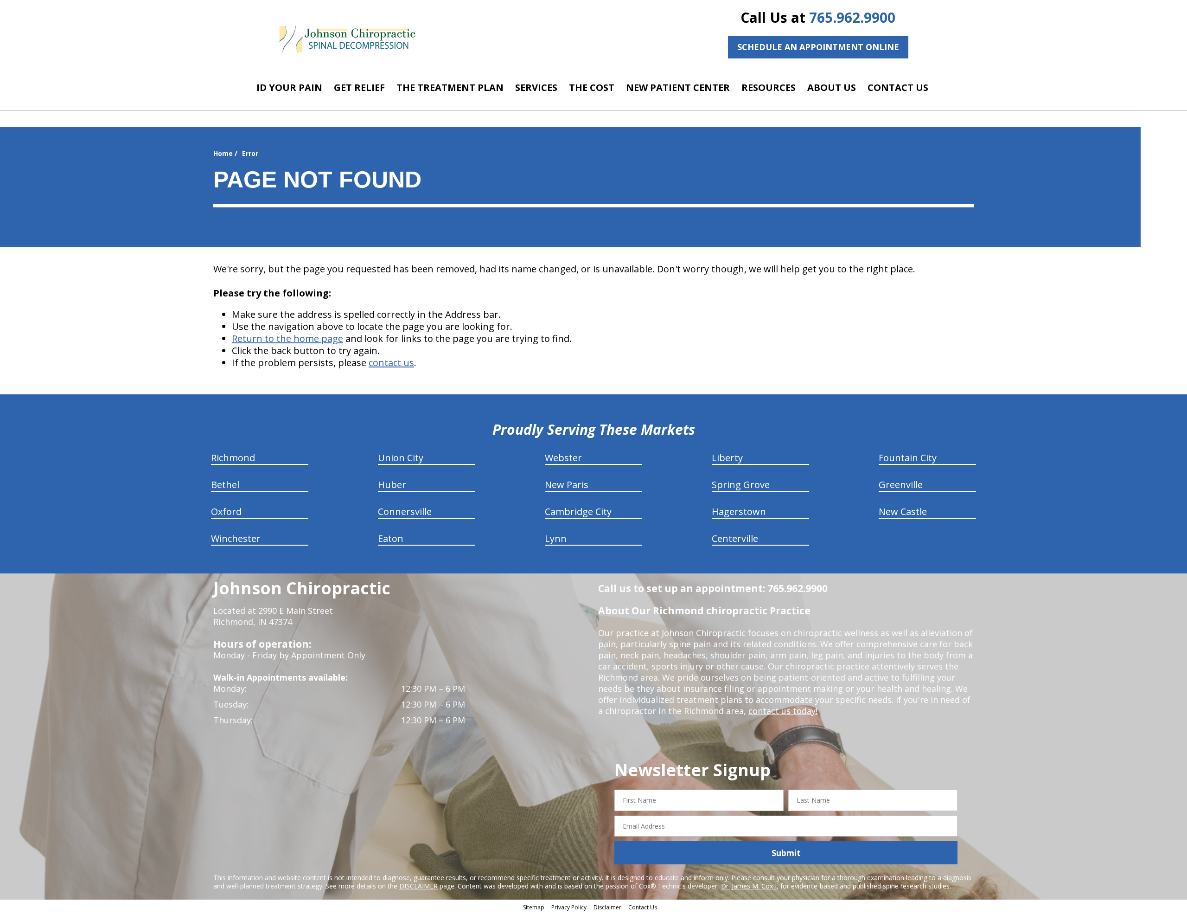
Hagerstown (739, 511)
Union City (400, 457)
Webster (563, 457)
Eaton (390, 538)
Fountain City (908, 457)
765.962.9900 (852, 17)
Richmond (233, 457)
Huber (392, 484)
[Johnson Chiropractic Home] (346, 39)
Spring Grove (741, 484)
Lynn (556, 538)
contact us (391, 362)
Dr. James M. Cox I (749, 886)
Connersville (405, 511)
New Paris (566, 484)
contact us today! (782, 710)
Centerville (735, 538)
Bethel (225, 484)
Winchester (236, 538)
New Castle (903, 511)
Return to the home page (287, 338)
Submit (786, 852)
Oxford (226, 511)
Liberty (727, 457)
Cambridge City (578, 511)
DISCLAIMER (418, 886)
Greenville (901, 484)
